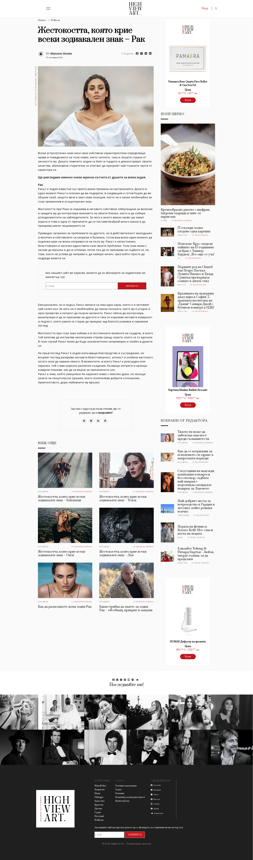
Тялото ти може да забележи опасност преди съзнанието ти (193, 435)
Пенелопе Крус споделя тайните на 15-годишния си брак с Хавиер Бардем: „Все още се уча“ (196, 249)
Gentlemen (183, 515)
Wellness (55, 20)
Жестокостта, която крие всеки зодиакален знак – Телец (122, 498)
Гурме (164, 221)
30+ (179, 258)
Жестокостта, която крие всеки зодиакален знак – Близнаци (61, 498)
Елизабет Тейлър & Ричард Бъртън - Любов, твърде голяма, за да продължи (196, 554)
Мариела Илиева (61, 53)
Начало (42, 20)
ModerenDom (122, 801)
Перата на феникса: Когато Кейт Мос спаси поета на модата (195, 530)
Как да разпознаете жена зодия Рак (65, 607)
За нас (118, 789)
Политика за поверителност (130, 797)
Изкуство (183, 235)
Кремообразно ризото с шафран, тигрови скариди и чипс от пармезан (185, 213)
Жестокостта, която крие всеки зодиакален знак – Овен (61, 553)
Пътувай (99, 816)
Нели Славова (198, 537)
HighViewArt (201, 235)
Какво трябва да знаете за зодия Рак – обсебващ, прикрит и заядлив (126, 608)
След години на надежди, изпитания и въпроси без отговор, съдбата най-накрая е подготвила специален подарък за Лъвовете (196, 480)
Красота (182, 285)
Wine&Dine (100, 785)
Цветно (98, 808)
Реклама (119, 793)
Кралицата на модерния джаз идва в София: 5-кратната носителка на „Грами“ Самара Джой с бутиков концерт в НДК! (196, 301)
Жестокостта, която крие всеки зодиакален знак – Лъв (122, 553)
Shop (204, 8)
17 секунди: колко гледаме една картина (194, 229)
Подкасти (99, 789)
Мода (180, 537)
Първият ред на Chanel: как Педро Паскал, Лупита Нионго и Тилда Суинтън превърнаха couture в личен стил (195, 274)
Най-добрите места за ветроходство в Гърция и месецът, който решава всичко (196, 506)
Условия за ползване (126, 785)
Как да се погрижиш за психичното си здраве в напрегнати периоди (195, 454)
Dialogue (99, 797)
